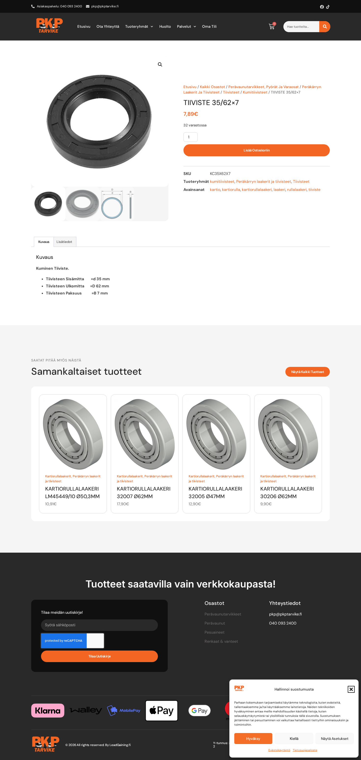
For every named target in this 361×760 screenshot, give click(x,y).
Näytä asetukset (334, 738)
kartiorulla (231, 189)
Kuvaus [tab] (43, 242)
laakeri (279, 189)
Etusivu (83, 26)
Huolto (165, 26)
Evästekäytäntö (279, 750)
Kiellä (294, 738)
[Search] (324, 26)
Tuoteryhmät (136, 26)
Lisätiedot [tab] (64, 242)
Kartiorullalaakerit (58, 476)
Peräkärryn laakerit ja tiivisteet (263, 181)
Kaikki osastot (212, 86)
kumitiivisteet (255, 92)
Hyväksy (253, 738)
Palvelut (184, 26)
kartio (215, 189)
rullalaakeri (297, 189)
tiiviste (314, 189)
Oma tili (209, 26)
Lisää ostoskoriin (257, 150)
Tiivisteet (231, 92)
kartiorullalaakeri (257, 189)
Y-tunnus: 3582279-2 (228, 744)
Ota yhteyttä (108, 26)
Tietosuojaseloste (305, 750)
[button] (351, 689)
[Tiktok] (328, 7)
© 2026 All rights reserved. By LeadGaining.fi (98, 745)
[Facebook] (322, 7)
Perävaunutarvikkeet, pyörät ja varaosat (263, 86)
